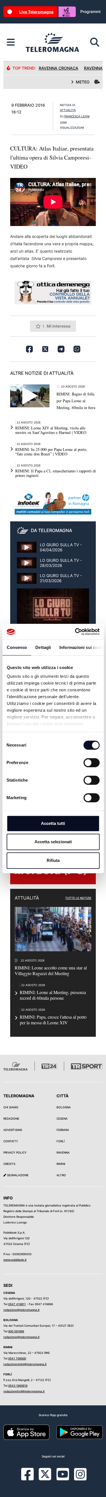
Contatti (10, 1141)
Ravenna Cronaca (58, 68)
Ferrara (63, 1130)
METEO (83, 81)
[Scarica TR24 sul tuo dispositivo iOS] (26, 1432)
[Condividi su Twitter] (45, 349)
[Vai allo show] (53, 611)
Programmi (90, 11)
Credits (9, 1163)
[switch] (91, 762)
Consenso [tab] (17, 647)
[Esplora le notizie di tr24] (11, 42)
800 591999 (16, 1331)
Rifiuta (53, 860)
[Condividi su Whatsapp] (77, 349)
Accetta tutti (53, 823)
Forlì (61, 1141)
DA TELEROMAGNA (51, 530)
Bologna (64, 1107)
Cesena (62, 1118)
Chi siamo (10, 1107)
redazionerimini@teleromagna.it (25, 1364)
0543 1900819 (17, 1385)
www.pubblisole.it (15, 1259)
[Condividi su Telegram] (61, 349)
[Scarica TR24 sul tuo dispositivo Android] (80, 1432)
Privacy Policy (15, 1152)
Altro (61, 1175)
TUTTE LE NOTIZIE (78, 898)
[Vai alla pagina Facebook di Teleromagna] (30, 1478)
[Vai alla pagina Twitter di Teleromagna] (45, 1474)
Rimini (61, 1163)
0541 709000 (17, 1358)
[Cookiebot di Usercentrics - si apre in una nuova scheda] (75, 631)
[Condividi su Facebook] (29, 349)
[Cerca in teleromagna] (94, 42)
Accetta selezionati (53, 841)
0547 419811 (17, 1304)
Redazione (11, 1118)
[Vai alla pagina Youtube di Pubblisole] (63, 1478)
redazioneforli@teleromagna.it (24, 1391)
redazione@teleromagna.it (21, 1309)
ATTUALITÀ (68, 110)
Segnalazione (17, 1175)
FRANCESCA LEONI (77, 116)
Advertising (12, 1130)
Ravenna (63, 1152)
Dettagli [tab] (43, 647)
